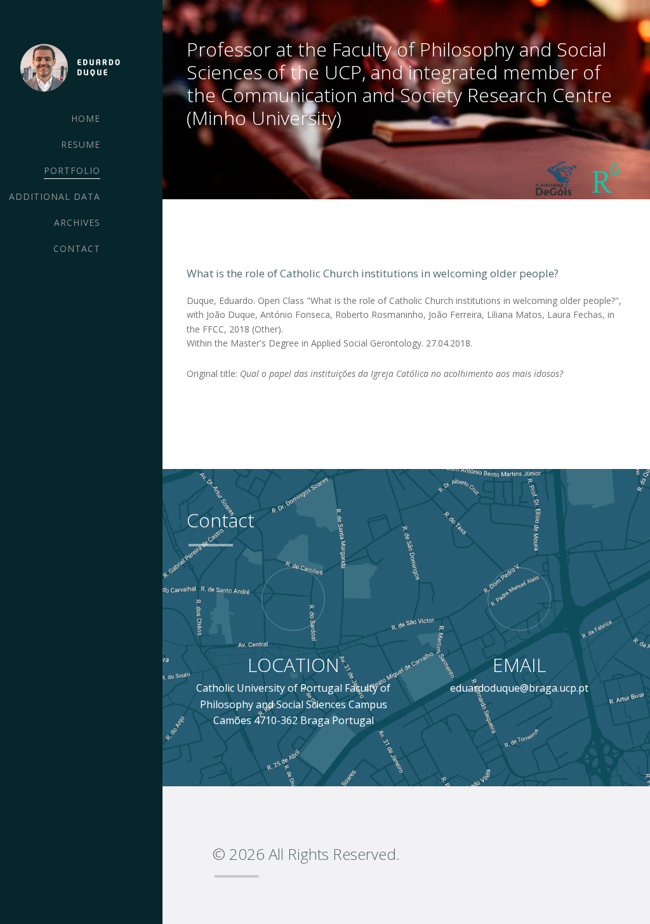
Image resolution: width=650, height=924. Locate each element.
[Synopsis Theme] (68, 67)
